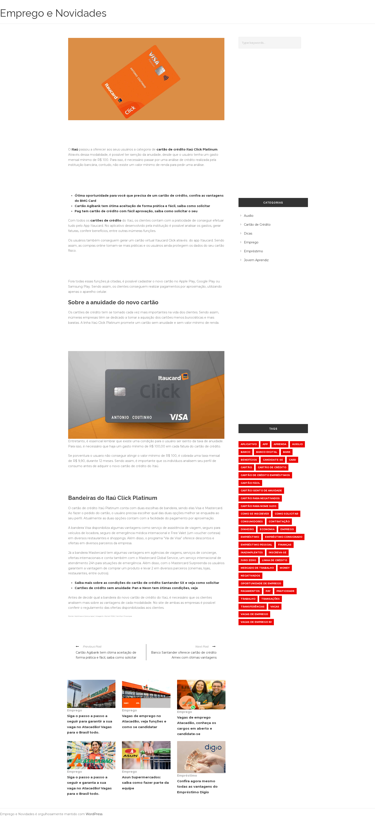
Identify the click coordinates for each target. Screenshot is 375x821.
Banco (245, 451)
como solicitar (286, 513)
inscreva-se (277, 552)
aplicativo (249, 444)
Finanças (284, 544)
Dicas (248, 233)
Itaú (75, 149)
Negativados (250, 575)
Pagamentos (250, 591)
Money (285, 567)
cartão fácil (250, 482)
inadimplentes (252, 552)
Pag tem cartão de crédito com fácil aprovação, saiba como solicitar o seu (136, 211)
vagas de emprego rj (256, 621)
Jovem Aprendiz (256, 260)
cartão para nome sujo (258, 506)
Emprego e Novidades (53, 13)
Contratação (279, 521)
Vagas (274, 606)
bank (286, 451)
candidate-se (273, 459)
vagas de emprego (254, 614)
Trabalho (248, 598)
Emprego (74, 710)
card (292, 459)
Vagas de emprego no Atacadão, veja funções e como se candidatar (144, 721)
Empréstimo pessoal (256, 544)
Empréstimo (187, 775)
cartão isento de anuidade (261, 490)
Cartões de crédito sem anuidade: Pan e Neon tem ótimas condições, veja (136, 588)
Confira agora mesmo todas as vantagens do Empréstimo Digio (197, 786)
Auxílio (248, 216)
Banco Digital (266, 451)
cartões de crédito (105, 220)
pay (268, 591)
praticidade (285, 591)
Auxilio (297, 444)
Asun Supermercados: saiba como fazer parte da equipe (145, 782)
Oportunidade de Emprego (261, 583)
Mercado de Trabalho (257, 567)
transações (270, 598)
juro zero (248, 560)
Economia (267, 529)
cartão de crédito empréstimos (265, 475)
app (265, 444)
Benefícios (249, 459)
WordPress (94, 814)
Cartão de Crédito (257, 225)
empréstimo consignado (283, 536)
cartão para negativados (260, 498)
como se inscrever (255, 513)
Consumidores (252, 521)
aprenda (280, 444)
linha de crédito (274, 560)
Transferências (253, 606)
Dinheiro (247, 529)
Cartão (246, 467)
